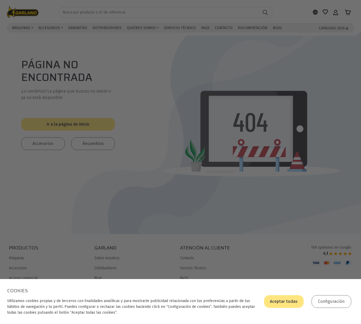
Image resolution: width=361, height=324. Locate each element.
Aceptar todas (284, 301)
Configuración (331, 301)
